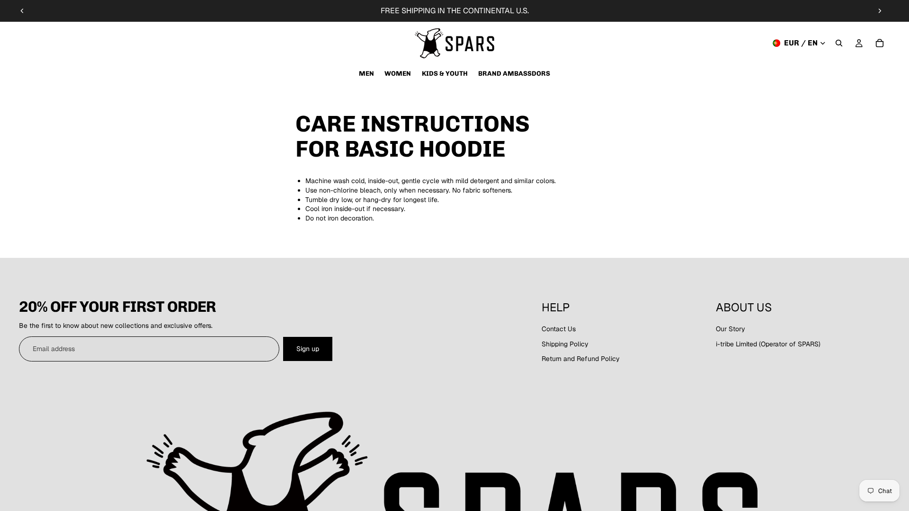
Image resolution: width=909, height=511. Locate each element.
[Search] (839, 43)
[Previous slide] (22, 10)
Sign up (307, 348)
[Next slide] (879, 10)
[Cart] (879, 43)
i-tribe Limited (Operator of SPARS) (768, 344)
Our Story (730, 329)
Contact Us (559, 329)
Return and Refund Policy (581, 358)
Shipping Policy (565, 344)
